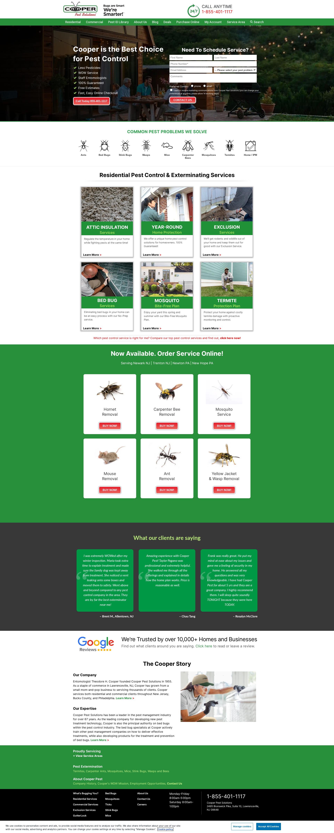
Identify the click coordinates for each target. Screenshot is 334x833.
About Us (140, 22)
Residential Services (85, 798)
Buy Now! (110, 425)
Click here (204, 646)
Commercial (94, 22)
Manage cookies (242, 826)
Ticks (108, 804)
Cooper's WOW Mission (113, 783)
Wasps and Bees (158, 771)
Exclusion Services (84, 809)
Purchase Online (187, 22)
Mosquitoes (115, 771)
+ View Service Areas (87, 756)
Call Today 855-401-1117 (91, 101)
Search (259, 22)
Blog (155, 22)
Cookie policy (165, 829)
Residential (73, 22)
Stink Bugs (139, 771)
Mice (127, 771)
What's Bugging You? (85, 793)
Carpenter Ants (96, 771)
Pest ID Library (118, 22)
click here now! (230, 338)
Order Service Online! (190, 353)
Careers (142, 804)
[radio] (195, 85)
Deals (167, 22)
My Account (213, 22)
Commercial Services (85, 804)
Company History (84, 783)
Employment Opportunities (147, 783)
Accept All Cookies (268, 826)
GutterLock (79, 815)
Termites (78, 771)
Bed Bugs (110, 793)
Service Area (236, 22)
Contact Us (174, 783)
